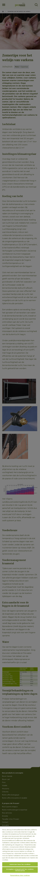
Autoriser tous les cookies (20, 864)
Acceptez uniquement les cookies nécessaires (20, 869)
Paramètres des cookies (20, 875)
